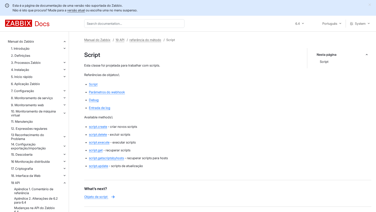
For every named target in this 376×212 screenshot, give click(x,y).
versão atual (76, 10)
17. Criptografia (22, 169)
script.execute (99, 142)
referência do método (145, 40)
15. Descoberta (22, 154)
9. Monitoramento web (27, 105)
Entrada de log (99, 108)
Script (324, 62)
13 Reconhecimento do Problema (27, 137)
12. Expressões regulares (29, 129)
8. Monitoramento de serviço (32, 98)
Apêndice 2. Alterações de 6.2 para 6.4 (36, 200)
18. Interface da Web (26, 176)
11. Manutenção (22, 121)
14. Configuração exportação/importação (28, 146)
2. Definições (20, 56)
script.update (98, 166)
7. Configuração (22, 91)
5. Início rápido (22, 77)
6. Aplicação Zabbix (25, 84)
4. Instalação (20, 70)
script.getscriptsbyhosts (106, 158)
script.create (98, 127)
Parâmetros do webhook (107, 92)
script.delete (98, 134)
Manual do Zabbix (21, 41)
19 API (15, 183)
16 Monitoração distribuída (30, 162)
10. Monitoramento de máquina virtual (33, 113)
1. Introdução (20, 48)
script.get (96, 150)
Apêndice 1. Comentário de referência (33, 191)
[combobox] (135, 23)
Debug (94, 100)
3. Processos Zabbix (26, 63)
